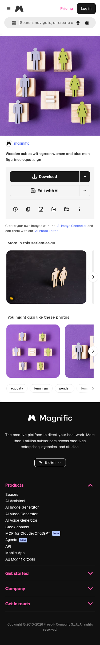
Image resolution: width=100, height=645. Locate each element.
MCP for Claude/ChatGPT (32, 533)
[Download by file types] (84, 176)
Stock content (17, 527)
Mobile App (15, 552)
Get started (17, 573)
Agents (15, 539)
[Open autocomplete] (12, 23)
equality (17, 388)
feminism (41, 388)
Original (34, 45)
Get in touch (17, 603)
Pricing (66, 8)
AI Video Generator (21, 514)
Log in (86, 8)
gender (64, 388)
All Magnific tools (20, 559)
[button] (50, 463)
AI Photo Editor (46, 231)
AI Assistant (15, 500)
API (8, 546)
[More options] (79, 209)
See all (49, 243)
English (50, 462)
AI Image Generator (72, 226)
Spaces (11, 494)
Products (14, 485)
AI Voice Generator (21, 520)
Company (15, 588)
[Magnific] (50, 419)
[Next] (93, 277)
